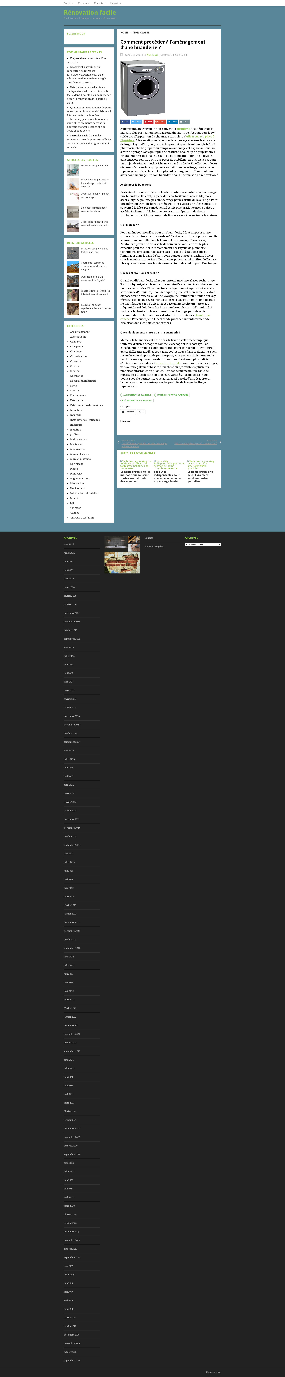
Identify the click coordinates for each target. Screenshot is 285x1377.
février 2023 (70, 905)
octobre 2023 (70, 836)
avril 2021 (69, 1094)
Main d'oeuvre (78, 439)
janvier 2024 (70, 810)
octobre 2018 (70, 1352)
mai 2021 (68, 1085)
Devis (73, 385)
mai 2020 (68, 1188)
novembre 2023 (72, 827)
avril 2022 (69, 991)
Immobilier (77, 410)
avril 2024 (69, 785)
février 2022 (70, 1008)
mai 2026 (68, 570)
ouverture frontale (168, 363)
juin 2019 (68, 1283)
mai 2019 (68, 1291)
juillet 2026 (69, 553)
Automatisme (78, 336)
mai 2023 (68, 879)
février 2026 (70, 596)
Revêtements (78, 488)
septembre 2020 (72, 1154)
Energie (75, 390)
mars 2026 (69, 587)
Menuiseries (77, 449)
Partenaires (115, 3)
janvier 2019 (70, 1326)
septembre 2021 (72, 1051)
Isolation (75, 429)
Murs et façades (79, 454)
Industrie (75, 414)
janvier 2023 (70, 913)
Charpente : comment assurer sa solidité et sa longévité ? (93, 266)
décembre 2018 (72, 1334)
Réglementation (79, 478)
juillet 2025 (69, 656)
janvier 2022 (70, 1017)
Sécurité (75, 498)
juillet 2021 (69, 1068)
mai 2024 (68, 776)
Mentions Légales (154, 546)
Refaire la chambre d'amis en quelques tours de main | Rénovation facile (89, 91)
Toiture (74, 512)
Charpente (76, 346)
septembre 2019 (72, 1257)
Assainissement (80, 331)
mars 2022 (69, 999)
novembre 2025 (72, 621)
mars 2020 (69, 1206)
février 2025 (70, 699)
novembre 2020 (72, 1137)
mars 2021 (69, 1102)
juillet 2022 (69, 965)
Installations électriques (85, 419)
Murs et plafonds (80, 458)
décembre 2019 (71, 1231)
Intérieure (76, 424)
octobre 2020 (70, 1145)
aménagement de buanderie (137, 395)
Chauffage (76, 351)
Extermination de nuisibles (86, 405)
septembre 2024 (72, 742)
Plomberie (76, 473)
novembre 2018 (72, 1343)
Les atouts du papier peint (95, 165)
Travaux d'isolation (82, 517)
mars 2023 (69, 896)
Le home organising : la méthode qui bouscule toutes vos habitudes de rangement (135, 476)
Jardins (74, 434)
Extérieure (76, 400)
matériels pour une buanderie (172, 395)
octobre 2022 (70, 939)
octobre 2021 (70, 1042)
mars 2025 (69, 690)
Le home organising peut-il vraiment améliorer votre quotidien (200, 476)
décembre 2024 (72, 716)
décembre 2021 (72, 1025)
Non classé (141, 32)
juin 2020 (68, 1180)
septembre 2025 (72, 638)
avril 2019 (68, 1300)
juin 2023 (68, 870)
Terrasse (75, 507)
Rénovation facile (213, 1372)
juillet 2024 (69, 759)
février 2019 (70, 1317)
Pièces (74, 468)
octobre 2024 (70, 733)
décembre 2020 (72, 1128)
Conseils (67, 3)
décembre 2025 (72, 613)
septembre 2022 (72, 948)
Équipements (78, 395)
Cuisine (74, 366)
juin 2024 (68, 767)
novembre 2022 (72, 931)
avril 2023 (69, 888)
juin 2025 (68, 664)
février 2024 (70, 802)
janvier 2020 (70, 1223)
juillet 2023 (69, 862)
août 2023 (69, 853)
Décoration (82, 3)
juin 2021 (68, 1077)
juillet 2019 (69, 1274)
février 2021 (70, 1111)
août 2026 (69, 544)
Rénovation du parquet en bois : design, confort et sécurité (95, 183)
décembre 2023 (72, 819)
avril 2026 (69, 578)
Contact (149, 538)
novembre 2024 (72, 724)
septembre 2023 (72, 845)
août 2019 (68, 1266)
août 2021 (69, 1059)
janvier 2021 (70, 1120)
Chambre (75, 341)
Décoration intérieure (83, 380)
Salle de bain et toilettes (84, 493)
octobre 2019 (70, 1249)
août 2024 (69, 750)
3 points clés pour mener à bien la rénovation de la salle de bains (89, 98)
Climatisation (78, 356)
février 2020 (70, 1214)
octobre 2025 (70, 630)
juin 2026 (68, 561)
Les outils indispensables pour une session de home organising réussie (167, 476)
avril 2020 (69, 1197)
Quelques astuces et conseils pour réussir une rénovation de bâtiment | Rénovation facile (89, 111)
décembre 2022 (72, 922)
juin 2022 (68, 974)
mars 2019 (69, 1309)
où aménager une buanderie (138, 400)
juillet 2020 (69, 1171)
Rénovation (99, 3)
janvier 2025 (70, 707)
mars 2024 (69, 793)
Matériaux (76, 444)
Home (124, 32)
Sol (72, 502)
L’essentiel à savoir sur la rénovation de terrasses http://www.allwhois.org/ (83, 70)
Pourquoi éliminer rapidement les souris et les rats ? (96, 308)
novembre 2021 (72, 1034)
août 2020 (69, 1163)
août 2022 (69, 956)
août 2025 (69, 647)
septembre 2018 (72, 1360)
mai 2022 (68, 982)
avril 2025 (69, 681)
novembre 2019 (72, 1240)
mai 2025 (68, 673)
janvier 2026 (70, 604)
